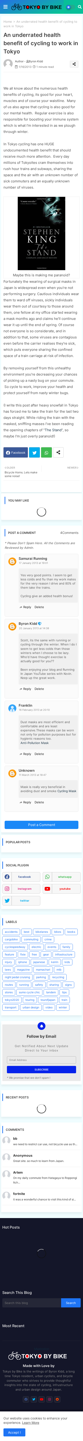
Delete (39, 607)
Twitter (34, 452)
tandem (51, 992)
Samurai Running (33, 558)
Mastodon (41, 1349)
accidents (11, 931)
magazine (23, 969)
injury (8, 962)
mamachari (43, 969)
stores (9, 992)
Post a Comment (41, 825)
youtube (65, 888)
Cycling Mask (66, 791)
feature (9, 954)
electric (36, 947)
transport (10, 1007)
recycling (58, 977)
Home (7, 21)
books (71, 931)
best (26, 931)
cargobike (11, 939)
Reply (27, 607)
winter (63, 1007)
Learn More (30, 1423)
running (24, 984)
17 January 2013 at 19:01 (33, 563)
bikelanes (42, 931)
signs (68, 984)
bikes (57, 931)
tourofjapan (48, 1000)
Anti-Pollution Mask (35, 743)
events (51, 947)
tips (64, 992)
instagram (25, 888)
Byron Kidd (28, 623)
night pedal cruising (17, 977)
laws (8, 969)
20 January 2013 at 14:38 (34, 628)
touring (29, 1000)
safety (39, 984)
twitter (24, 900)
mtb (58, 969)
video (49, 1007)
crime (48, 939)
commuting (31, 939)
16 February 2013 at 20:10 (34, 709)
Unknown (27, 770)
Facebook (18, 452)
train (64, 1000)
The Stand (53, 430)
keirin (54, 962)
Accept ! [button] (14, 1432)
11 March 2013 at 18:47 (32, 775)
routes (9, 984)
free (34, 954)
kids (67, 962)
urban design (31, 1007)
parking (41, 977)
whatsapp (65, 876)
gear (46, 954)
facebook (24, 876)
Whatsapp (46, 452)
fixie (23, 954)
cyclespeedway (15, 947)
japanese (39, 962)
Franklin (25, 705)
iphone (22, 962)
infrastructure (63, 954)
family (66, 947)
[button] (79, 6)
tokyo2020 (12, 1000)
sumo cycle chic (29, 992)
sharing (54, 984)
